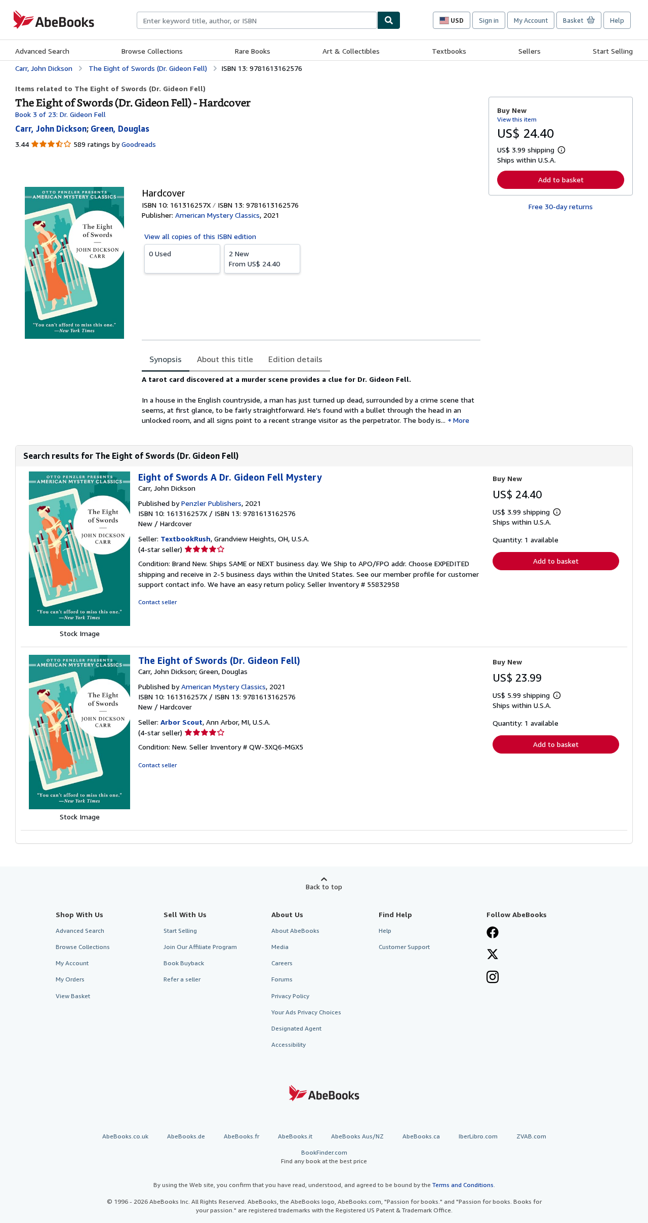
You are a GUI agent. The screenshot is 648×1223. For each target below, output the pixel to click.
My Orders (70, 979)
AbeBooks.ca (421, 1136)
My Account (531, 20)
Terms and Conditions (463, 1185)
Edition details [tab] (295, 359)
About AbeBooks (295, 930)
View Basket (73, 996)
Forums (282, 979)
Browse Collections (152, 51)
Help (617, 20)
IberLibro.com (478, 1136)
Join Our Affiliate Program (200, 947)
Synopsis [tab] (165, 359)
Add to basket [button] (561, 179)
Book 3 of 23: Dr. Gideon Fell (60, 114)
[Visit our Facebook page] (493, 933)
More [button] (461, 420)
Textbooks (449, 51)
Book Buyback (184, 963)
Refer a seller (182, 979)
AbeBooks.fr (241, 1136)
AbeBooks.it (295, 1136)
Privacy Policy (290, 996)
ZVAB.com (531, 1136)
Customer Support (404, 947)
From (254, 258)
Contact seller (157, 602)
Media (280, 947)
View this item (517, 119)
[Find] (389, 20)
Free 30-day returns (561, 206)
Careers (282, 963)
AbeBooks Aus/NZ (357, 1136)
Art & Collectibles (351, 51)
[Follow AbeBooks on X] (493, 955)
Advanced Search (42, 51)
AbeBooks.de (186, 1136)
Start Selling (613, 51)
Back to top (324, 886)
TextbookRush (185, 538)
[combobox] (257, 20)
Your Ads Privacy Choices (306, 1012)
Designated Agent (296, 1028)
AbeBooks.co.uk (125, 1136)
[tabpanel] (311, 399)
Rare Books (252, 51)
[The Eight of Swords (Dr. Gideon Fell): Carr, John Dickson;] (79, 806)
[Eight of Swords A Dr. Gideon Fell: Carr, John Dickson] (79, 623)
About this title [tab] (225, 359)
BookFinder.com (324, 1157)
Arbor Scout (181, 722)
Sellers (529, 51)
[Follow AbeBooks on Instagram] (493, 978)
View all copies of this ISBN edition (200, 236)
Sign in (489, 20)
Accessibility (288, 1044)
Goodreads (139, 144)
